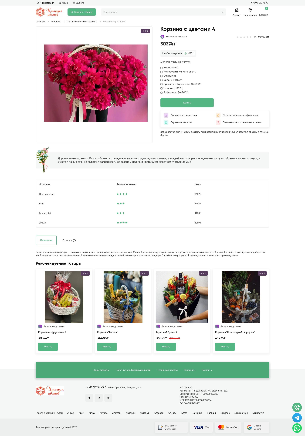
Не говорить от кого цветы (180, 72)
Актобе (104, 413)
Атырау (172, 413)
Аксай (70, 413)
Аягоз (184, 413)
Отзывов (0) (69, 240)
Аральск (130, 413)
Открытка (170, 76)
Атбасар (158, 413)
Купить (187, 102)
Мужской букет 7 (166, 332)
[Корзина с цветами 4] (96, 83)
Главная (40, 21)
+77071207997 (259, 2)
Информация (47, 2)
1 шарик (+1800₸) (173, 88)
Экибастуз (258, 413)
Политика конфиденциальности (133, 370)
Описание (46, 240)
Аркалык (144, 413)
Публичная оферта (167, 370)
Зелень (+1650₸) (173, 80)
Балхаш (211, 413)
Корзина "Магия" (107, 332)
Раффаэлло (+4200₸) (176, 92)
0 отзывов (263, 36)
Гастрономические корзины (82, 21)
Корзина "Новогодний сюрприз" (235, 332)
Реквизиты (190, 370)
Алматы (116, 413)
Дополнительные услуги (175, 62)
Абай (60, 413)
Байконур (197, 413)
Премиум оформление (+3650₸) (182, 84)
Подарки (55, 21)
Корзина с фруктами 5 (52, 332)
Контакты (207, 370)
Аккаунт (237, 15)
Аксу (81, 413)
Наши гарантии (101, 370)
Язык (65, 2)
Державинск (241, 413)
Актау (92, 413)
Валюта (80, 2)
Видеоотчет (171, 67)
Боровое (225, 413)
